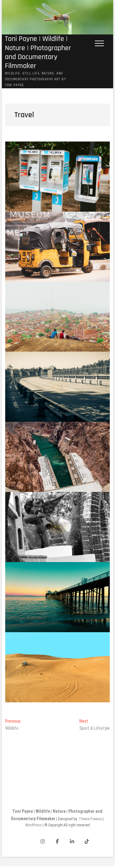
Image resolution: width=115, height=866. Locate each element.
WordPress (33, 825)
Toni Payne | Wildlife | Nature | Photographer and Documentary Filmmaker (38, 52)
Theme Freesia (90, 819)
